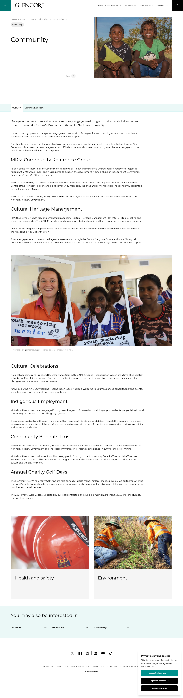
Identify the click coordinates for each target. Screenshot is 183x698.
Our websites (146, 5)
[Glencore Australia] (29, 5)
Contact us (162, 5)
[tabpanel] (91, 303)
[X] (72, 653)
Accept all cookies (157, 673)
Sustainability (58, 19)
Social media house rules (130, 666)
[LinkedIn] (95, 653)
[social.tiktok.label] (111, 653)
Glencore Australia (18, 19)
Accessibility (112, 666)
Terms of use (48, 666)
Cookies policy (98, 666)
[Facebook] (80, 653)
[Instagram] (88, 653)
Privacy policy (62, 666)
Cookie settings (159, 688)
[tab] (17, 108)
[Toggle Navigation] (5, 5)
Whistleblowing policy (80, 666)
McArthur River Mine (39, 19)
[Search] (177, 5)
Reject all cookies (158, 681)
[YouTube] (103, 653)
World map (130, 5)
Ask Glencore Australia (109, 5)
